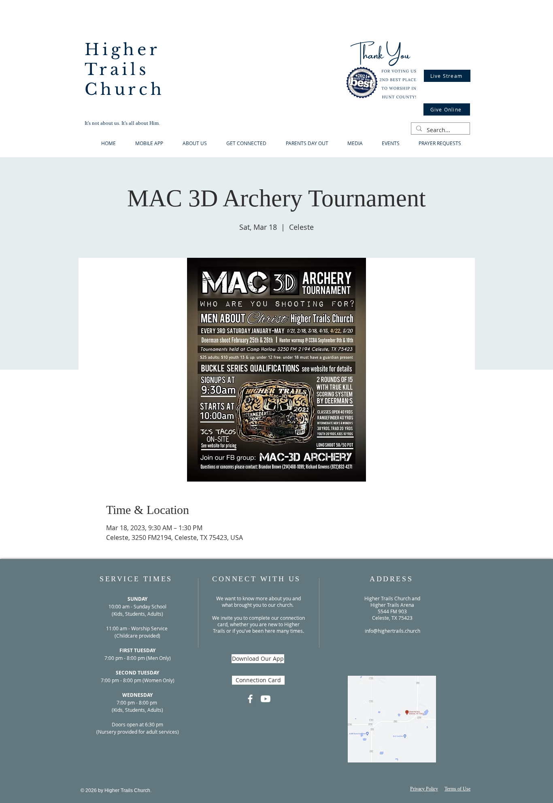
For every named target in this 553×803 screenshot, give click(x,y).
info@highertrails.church (392, 630)
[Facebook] (250, 698)
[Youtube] (265, 698)
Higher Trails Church (125, 69)
